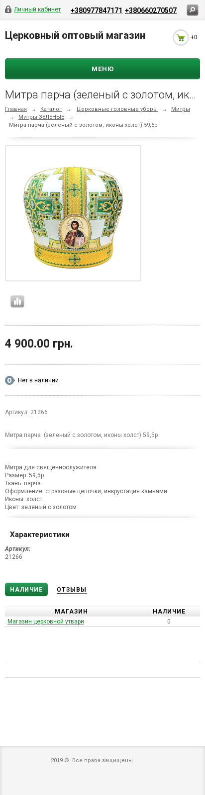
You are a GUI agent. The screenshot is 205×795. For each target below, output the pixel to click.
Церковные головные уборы (117, 109)
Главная (16, 109)
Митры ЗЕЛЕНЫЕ (41, 117)
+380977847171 (96, 10)
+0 (194, 37)
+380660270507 (151, 10)
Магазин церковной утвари (45, 621)
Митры (180, 109)
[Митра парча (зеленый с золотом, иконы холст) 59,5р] (73, 215)
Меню (103, 69)
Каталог (51, 109)
